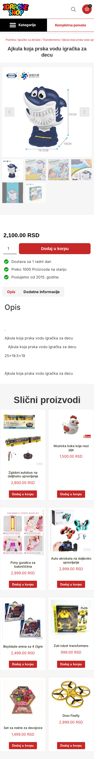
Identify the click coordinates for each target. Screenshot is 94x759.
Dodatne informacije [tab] (42, 291)
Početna (11, 39)
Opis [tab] (11, 291)
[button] (23, 25)
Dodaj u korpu (55, 248)
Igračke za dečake (29, 39)
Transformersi (51, 39)
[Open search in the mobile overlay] (73, 9)
